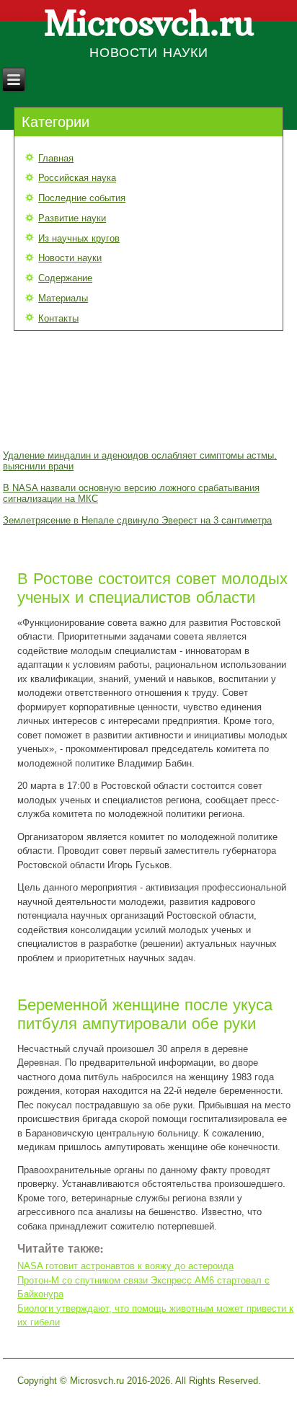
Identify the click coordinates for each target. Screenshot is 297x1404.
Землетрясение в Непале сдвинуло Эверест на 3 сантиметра (137, 520)
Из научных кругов (79, 238)
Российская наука (77, 177)
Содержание (65, 278)
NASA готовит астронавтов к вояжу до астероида (125, 1265)
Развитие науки (72, 218)
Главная (56, 158)
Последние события (81, 198)
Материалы (63, 298)
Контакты (58, 318)
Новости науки (70, 257)
